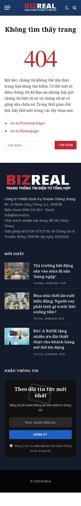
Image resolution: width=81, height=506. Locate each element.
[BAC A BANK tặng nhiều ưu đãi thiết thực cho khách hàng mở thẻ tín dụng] (16, 336)
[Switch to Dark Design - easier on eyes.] (67, 8)
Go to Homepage (24, 131)
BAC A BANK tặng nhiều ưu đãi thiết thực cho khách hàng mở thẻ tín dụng (53, 339)
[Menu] (7, 8)
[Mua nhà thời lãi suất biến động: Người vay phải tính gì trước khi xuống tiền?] (16, 300)
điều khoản (42, 446)
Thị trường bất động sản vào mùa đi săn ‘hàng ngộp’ (53, 271)
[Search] (74, 8)
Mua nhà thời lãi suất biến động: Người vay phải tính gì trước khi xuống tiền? (54, 303)
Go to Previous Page (27, 123)
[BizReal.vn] (40, 7)
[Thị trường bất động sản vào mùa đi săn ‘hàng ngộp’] (16, 270)
